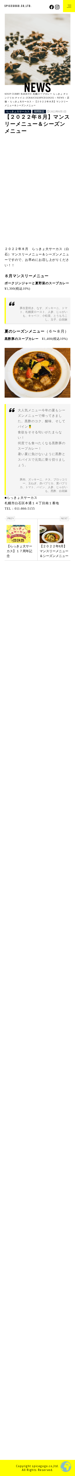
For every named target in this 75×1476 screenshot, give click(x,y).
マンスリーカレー (18, 985)
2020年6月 (12, 1422)
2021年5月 (12, 1345)
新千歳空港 (27, 678)
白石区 (64, 178)
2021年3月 (12, 1361)
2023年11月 (13, 1139)
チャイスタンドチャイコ (22, 846)
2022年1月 (12, 1292)
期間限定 (39, 111)
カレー (58, 952)
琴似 (11, 1012)
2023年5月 (12, 1177)
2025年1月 (12, 1039)
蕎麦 (38, 1012)
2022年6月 (12, 1254)
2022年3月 (12, 1277)
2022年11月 (13, 1215)
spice (27, 947)
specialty (33, 146)
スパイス (14, 162)
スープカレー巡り (43, 157)
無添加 (60, 1007)
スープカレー (40, 969)
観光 (62, 1012)
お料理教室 (27, 628)
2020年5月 (12, 1430)
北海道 (42, 173)
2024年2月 (12, 1116)
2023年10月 (13, 1146)
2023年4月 (12, 1185)
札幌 (11, 1001)
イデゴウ (51, 146)
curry (11, 936)
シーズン (56, 151)
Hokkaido (14, 140)
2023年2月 (12, 1200)
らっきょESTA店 (17, 869)
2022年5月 (12, 1261)
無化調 (49, 178)
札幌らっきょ (24, 801)
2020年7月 (12, 1414)
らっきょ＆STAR (17, 861)
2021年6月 (12, 1338)
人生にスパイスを (19, 173)
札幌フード (15, 178)
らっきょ (14, 168)
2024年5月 (12, 1093)
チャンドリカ (14, 854)
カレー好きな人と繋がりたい (26, 151)
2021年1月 (12, 1376)
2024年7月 (12, 1078)
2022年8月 (12, 1238)
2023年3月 (12, 1192)
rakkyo (32, 140)
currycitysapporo (29, 936)
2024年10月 (13, 1055)
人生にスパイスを (18, 990)
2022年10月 (13, 1223)
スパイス (31, 963)
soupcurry (15, 146)
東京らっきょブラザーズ (22, 915)
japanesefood (15, 941)
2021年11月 (13, 1307)
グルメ (51, 958)
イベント (11, 628)
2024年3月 (12, 1108)
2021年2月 (12, 1368)
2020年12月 (13, 1384)
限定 (28, 1018)
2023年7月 (12, 1169)
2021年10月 (13, 1315)
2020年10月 (13, 1399)
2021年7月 (12, 1330)
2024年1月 (12, 1123)
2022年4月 (12, 1269)
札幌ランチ (15, 1007)
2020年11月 (13, 1391)
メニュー (53, 162)
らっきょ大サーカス (18, 111)
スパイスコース (17, 969)
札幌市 (34, 178)
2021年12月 (13, 1300)
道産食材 (14, 1018)
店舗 (8, 884)
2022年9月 (12, 1231)
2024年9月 (12, 1062)
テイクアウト (16, 979)
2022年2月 (12, 1284)
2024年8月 (12, 1070)
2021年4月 (12, 1353)
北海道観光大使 (32, 996)
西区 (50, 1012)
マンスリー (33, 162)
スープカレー (17, 157)
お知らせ (43, 628)
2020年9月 (12, 1407)
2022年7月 (12, 1246)
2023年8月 (12, 1162)
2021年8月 (12, 1323)
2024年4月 (12, 1101)
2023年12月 (13, 1131)
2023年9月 (12, 1154)
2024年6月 (12, 1085)
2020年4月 (12, 1437)
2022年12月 (13, 1208)
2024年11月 (13, 1047)
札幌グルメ (27, 1001)
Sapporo (48, 140)
